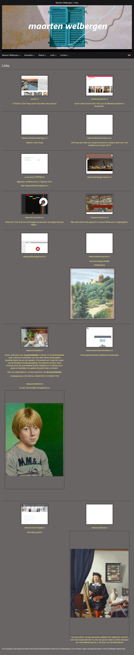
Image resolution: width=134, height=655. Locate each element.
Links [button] (52, 55)
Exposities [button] (28, 55)
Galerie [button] (41, 55)
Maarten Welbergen (64, 2)
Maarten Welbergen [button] (10, 55)
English (129, 55)
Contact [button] (63, 55)
